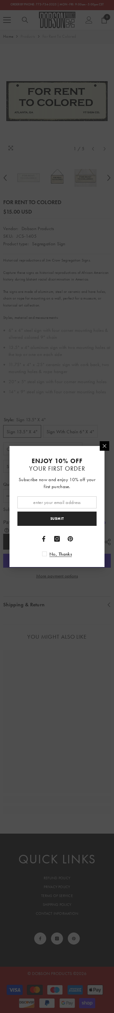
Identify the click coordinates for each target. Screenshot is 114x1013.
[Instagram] (57, 538)
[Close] (104, 446)
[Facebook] (43, 538)
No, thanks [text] (60, 554)
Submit (57, 518)
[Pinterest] (70, 538)
